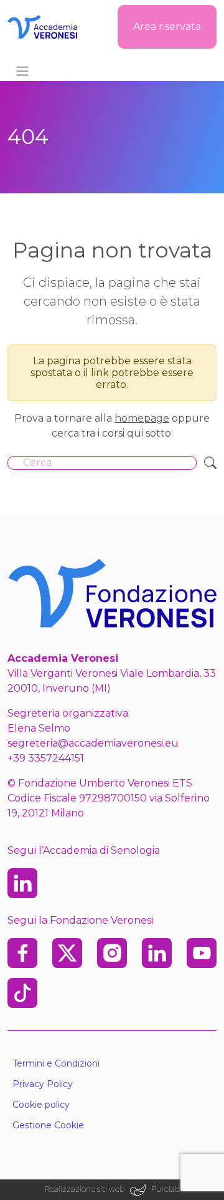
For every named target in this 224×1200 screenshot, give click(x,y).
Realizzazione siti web (84, 1189)
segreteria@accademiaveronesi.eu (93, 743)
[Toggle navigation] (22, 71)
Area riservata (167, 26)
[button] (112, 1125)
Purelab (165, 1189)
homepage (141, 418)
